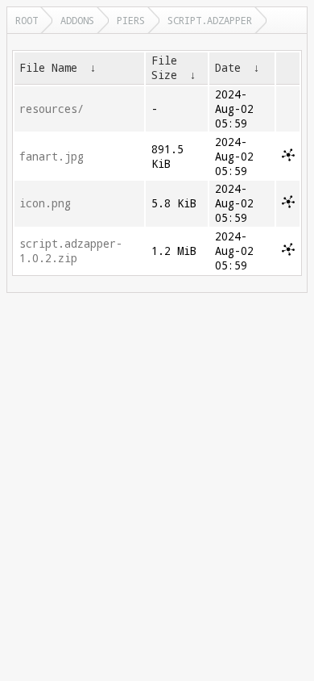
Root (26, 20)
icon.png (45, 203)
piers (131, 20)
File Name (48, 68)
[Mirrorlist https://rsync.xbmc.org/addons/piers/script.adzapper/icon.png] (288, 204)
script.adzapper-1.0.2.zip (70, 250)
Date (228, 68)
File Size (164, 67)
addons (77, 20)
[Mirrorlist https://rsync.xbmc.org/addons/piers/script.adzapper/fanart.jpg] (288, 157)
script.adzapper (209, 20)
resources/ (51, 109)
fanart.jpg (51, 156)
